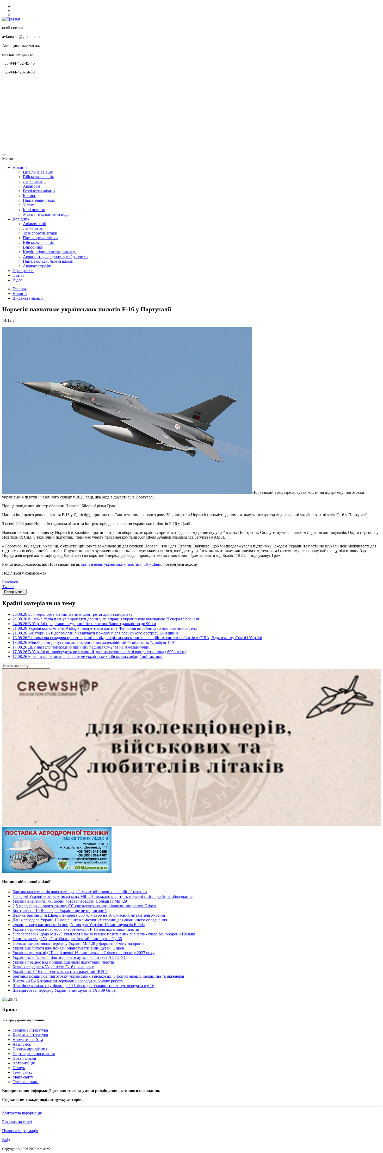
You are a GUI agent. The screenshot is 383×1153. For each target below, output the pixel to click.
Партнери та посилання (34, 1053)
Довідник (21, 219)
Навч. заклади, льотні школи (48, 261)
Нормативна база (28, 1039)
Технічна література (30, 1030)
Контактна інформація (22, 1113)
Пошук (19, 1067)
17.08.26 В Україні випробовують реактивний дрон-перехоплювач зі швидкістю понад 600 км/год (99, 652)
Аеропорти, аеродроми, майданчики (55, 256)
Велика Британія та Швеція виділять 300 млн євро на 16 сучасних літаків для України (89, 915)
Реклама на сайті (17, 1122)
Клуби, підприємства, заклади (50, 252)
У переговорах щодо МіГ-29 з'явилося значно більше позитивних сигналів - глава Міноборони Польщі (104, 934)
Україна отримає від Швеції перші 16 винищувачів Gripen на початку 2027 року (84, 953)
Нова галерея (24, 1058)
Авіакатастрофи (37, 266)
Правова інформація (20, 1131)
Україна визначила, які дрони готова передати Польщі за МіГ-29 (70, 901)
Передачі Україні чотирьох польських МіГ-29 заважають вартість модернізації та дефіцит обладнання (103, 896)
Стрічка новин (26, 1082)
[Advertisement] (158, 115)
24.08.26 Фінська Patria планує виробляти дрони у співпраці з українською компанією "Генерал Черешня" (107, 619)
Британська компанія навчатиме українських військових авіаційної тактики (80, 892)
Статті (18, 275)
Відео (17, 280)
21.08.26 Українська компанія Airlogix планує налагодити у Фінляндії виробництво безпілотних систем (105, 628)
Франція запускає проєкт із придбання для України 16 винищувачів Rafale (79, 924)
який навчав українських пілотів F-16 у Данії (121, 564)
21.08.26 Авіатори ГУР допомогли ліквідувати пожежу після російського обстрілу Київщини (95, 633)
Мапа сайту (23, 1077)
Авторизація (24, 1063)
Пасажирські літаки (40, 238)
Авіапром (31, 186)
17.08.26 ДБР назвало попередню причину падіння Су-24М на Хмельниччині (82, 647)
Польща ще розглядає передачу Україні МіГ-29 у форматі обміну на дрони (78, 943)
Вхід (6, 1139)
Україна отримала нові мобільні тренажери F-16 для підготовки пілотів (76, 929)
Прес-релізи (23, 270)
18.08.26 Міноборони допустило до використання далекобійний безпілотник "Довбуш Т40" (94, 642)
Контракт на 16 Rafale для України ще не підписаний (60, 910)
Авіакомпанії (34, 223)
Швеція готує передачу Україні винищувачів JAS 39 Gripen (65, 990)
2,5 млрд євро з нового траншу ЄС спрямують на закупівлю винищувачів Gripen (84, 906)
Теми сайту (23, 1072)
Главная (20, 289)
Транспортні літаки (40, 233)
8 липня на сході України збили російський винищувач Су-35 (67, 938)
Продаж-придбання (30, 1049)
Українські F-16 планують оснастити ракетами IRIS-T (60, 971)
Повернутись (14, 592)
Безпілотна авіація (39, 191)
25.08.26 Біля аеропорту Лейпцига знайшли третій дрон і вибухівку (73, 614)
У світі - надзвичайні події (46, 214)
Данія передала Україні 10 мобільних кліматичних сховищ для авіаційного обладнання (90, 920)
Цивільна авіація (38, 172)
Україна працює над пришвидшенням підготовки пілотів (63, 962)
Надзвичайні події (39, 200)
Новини (20, 167)
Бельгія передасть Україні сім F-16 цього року (53, 967)
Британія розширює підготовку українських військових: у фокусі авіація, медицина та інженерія (98, 976)
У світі (29, 205)
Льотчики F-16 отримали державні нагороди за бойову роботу (68, 981)
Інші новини (34, 209)
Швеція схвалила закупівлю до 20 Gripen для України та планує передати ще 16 (83, 985)
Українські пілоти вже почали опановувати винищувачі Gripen (68, 948)
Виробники (33, 247)
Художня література (30, 1035)
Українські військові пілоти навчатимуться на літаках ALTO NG (70, 957)
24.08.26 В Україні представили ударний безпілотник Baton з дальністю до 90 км (84, 623)
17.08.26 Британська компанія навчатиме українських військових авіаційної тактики (88, 656)
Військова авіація (38, 177)
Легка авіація (34, 181)
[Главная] (11, 19)
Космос (29, 195)
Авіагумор (22, 1044)
